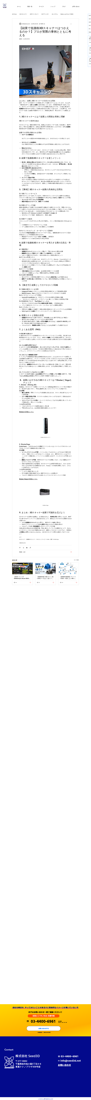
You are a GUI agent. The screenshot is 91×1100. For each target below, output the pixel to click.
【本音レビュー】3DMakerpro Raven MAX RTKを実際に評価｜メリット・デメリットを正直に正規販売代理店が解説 (22, 577)
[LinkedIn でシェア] (27, 547)
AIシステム (55, 14)
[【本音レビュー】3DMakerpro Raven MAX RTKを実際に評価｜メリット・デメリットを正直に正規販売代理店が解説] (22, 568)
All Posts (14, 14)
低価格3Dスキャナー (31, 539)
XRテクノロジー (34, 14)
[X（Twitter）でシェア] (23, 547)
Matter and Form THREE (67, 14)
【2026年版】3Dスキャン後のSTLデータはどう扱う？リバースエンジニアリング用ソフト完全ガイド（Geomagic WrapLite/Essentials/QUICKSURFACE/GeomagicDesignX (45, 577)
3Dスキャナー (23, 14)
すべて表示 (76, 560)
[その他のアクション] (71, 24)
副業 (51, 539)
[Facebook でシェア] (20, 547)
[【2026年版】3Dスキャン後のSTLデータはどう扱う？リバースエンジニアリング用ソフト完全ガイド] (45, 568)
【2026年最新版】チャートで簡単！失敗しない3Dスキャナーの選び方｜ (68, 577)
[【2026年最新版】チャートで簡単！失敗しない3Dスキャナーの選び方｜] (68, 568)
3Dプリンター (45, 14)
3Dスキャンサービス (41, 539)
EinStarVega (56, 539)
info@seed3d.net (70, 1061)
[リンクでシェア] (30, 547)
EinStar (48, 539)
